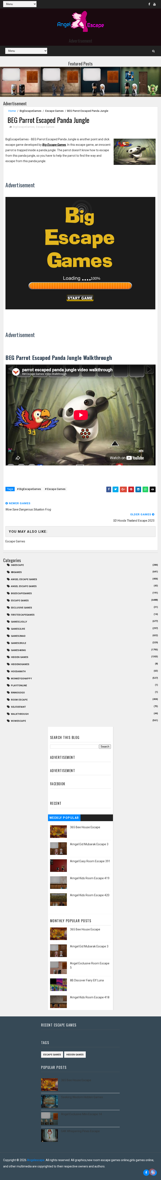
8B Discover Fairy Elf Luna (87, 980)
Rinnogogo (18, 692)
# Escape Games (55, 489)
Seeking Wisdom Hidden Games (82, 1097)
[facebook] (149, 4)
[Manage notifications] (152, 1171)
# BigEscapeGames (29, 489)
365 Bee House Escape (85, 827)
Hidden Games (19, 657)
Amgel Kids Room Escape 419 (89, 878)
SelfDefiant (18, 707)
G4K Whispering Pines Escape (80, 1131)
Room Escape (19, 699)
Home (12, 110)
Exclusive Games (21, 607)
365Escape (17, 565)
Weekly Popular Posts (64, 818)
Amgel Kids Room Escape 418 (89, 997)
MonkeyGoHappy (21, 678)
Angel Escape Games (24, 586)
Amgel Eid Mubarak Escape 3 (89, 844)
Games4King (18, 650)
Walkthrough (20, 714)
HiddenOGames (20, 664)
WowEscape (18, 721)
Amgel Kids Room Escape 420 (89, 895)
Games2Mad (18, 636)
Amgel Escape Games (24, 579)
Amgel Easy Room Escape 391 (90, 861)
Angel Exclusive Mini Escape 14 (81, 1114)
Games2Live (18, 629)
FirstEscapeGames (23, 614)
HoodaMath (18, 671)
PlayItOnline (19, 685)
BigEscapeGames (30, 110)
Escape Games (54, 110)
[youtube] (154, 4)
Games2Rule (18, 643)
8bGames (16, 572)
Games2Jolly (19, 621)
